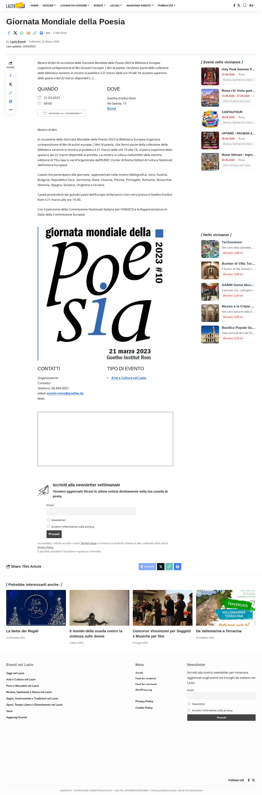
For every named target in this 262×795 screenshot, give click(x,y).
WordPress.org (143, 690)
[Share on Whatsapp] (21, 33)
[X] (238, 5)
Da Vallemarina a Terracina (219, 631)
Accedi (139, 672)
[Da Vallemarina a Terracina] (226, 608)
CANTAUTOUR (232, 112)
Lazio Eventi (18, 41)
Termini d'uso (88, 543)
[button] (244, 5)
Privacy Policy (45, 547)
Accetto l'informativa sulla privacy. (73, 526)
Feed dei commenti (146, 684)
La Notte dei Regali (22, 631)
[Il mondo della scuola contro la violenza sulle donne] (99, 608)
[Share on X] (15, 33)
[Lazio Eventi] (15, 5)
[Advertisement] (228, 203)
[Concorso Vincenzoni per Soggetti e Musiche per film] (162, 608)
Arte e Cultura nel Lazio (128, 378)
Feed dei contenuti (145, 678)
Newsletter (58, 520)
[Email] (28, 33)
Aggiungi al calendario (64, 113)
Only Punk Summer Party (240, 69)
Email (50, 505)
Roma (111, 108)
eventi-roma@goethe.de (65, 393)
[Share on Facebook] (8, 33)
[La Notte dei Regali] (36, 608)
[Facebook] (234, 5)
